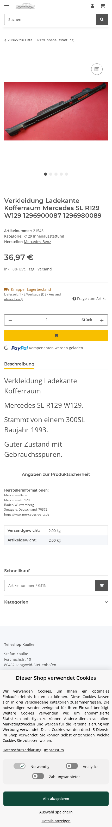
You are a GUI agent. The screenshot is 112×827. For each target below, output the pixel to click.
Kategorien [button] (16, 602)
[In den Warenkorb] (8, 56)
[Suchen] (102, 19)
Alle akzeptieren (56, 798)
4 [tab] (61, 174)
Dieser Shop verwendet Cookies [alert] (56, 677)
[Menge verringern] (10, 320)
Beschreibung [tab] (19, 364)
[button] (92, 6)
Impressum (54, 749)
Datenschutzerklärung (22, 749)
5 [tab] (66, 174)
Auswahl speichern (56, 812)
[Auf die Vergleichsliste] (97, 69)
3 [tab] (56, 174)
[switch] (20, 766)
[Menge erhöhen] (102, 320)
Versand (45, 269)
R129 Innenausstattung (43, 236)
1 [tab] (45, 174)
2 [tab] (50, 174)
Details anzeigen (56, 820)
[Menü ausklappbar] (6, 3)
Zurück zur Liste (20, 40)
